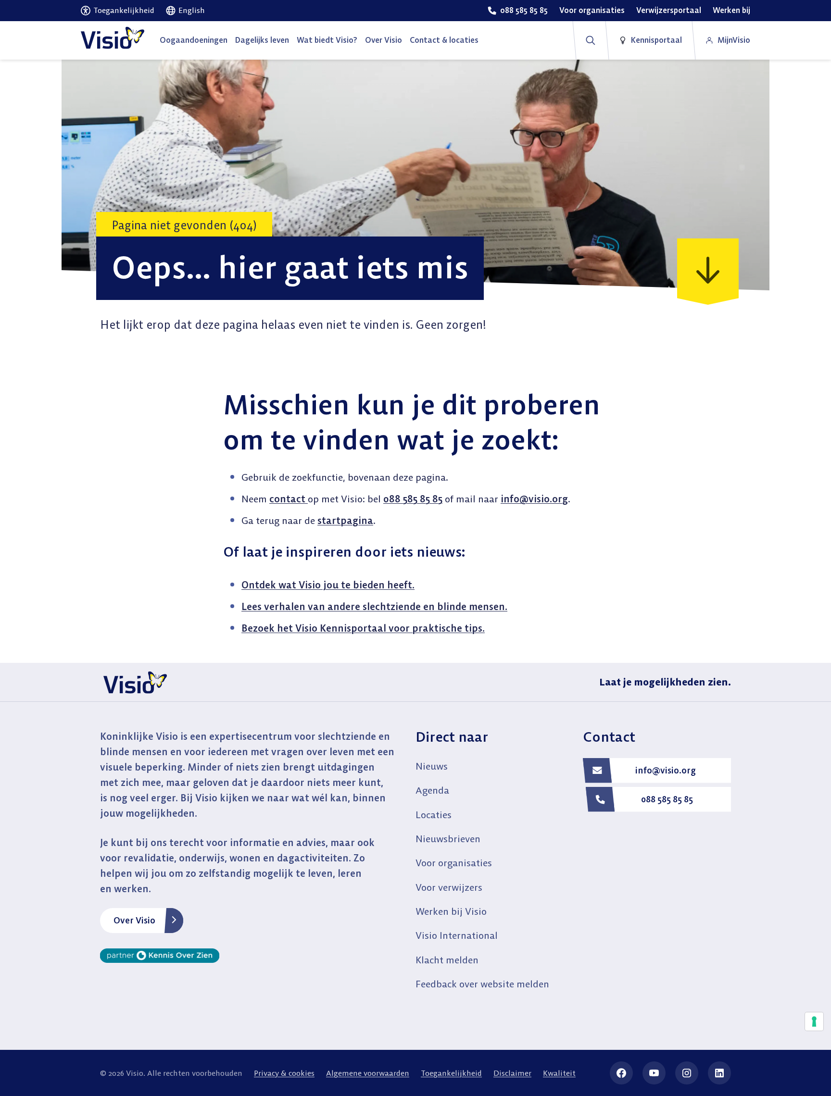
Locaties (434, 815)
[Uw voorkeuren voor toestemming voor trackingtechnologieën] (814, 1021)
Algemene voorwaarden (367, 1073)
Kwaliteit (559, 1073)
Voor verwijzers (449, 887)
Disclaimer (512, 1073)
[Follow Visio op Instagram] (686, 1072)
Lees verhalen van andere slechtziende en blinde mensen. (374, 606)
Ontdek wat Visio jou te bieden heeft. (328, 585)
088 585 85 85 (412, 499)
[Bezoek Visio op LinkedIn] (719, 1072)
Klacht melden (447, 960)
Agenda (432, 790)
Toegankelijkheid (451, 1073)
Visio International (457, 935)
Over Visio (134, 920)
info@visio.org (534, 499)
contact (288, 499)
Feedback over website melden (482, 984)
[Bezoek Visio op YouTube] (654, 1072)
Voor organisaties (454, 863)
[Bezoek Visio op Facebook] (621, 1072)
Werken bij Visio (451, 911)
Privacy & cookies (284, 1073)
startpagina (345, 520)
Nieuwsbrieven (448, 839)
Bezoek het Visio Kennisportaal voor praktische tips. (363, 628)
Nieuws (432, 766)
